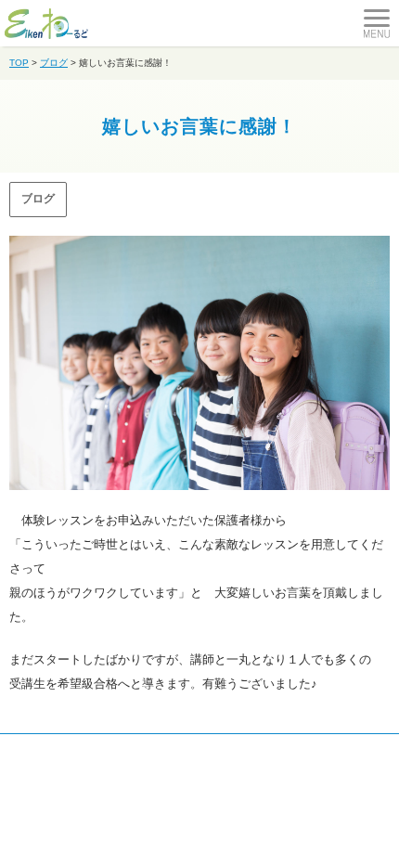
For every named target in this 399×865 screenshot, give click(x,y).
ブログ (38, 198)
